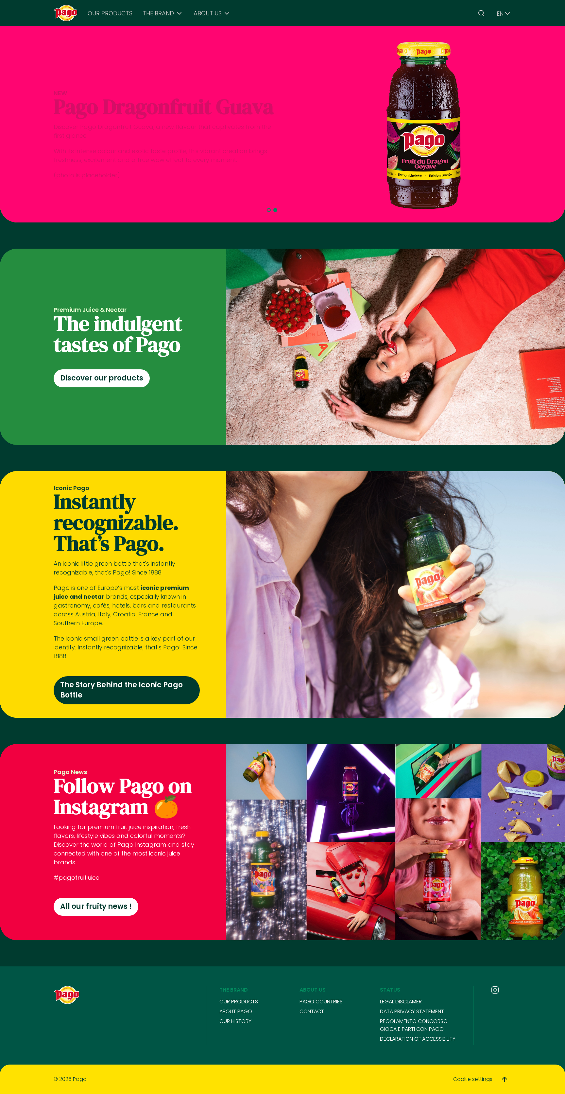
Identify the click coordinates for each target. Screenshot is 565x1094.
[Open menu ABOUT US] (227, 13)
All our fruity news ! (96, 906)
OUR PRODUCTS (110, 13)
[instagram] (495, 990)
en (500, 13)
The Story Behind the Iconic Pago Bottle (121, 690)
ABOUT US (208, 13)
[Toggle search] (481, 13)
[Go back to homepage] (65, 13)
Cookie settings (472, 1079)
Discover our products (101, 378)
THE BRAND (158, 13)
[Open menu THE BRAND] (179, 13)
